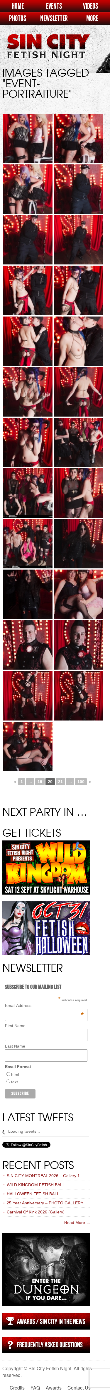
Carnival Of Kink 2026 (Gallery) (36, 1212)
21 (60, 781)
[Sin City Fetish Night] (48, 52)
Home (18, 6)
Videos (90, 6)
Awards (54, 1387)
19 (40, 781)
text (14, 1081)
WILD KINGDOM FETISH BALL (36, 1184)
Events (54, 6)
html (15, 1074)
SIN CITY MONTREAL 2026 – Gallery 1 (43, 1175)
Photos (17, 19)
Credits (17, 1387)
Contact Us (79, 1387)
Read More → (77, 1222)
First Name (15, 1025)
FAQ (35, 1387)
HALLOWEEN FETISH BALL (33, 1193)
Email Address (44, 1005)
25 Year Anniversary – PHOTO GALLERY (45, 1203)
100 (80, 781)
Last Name (15, 1046)
